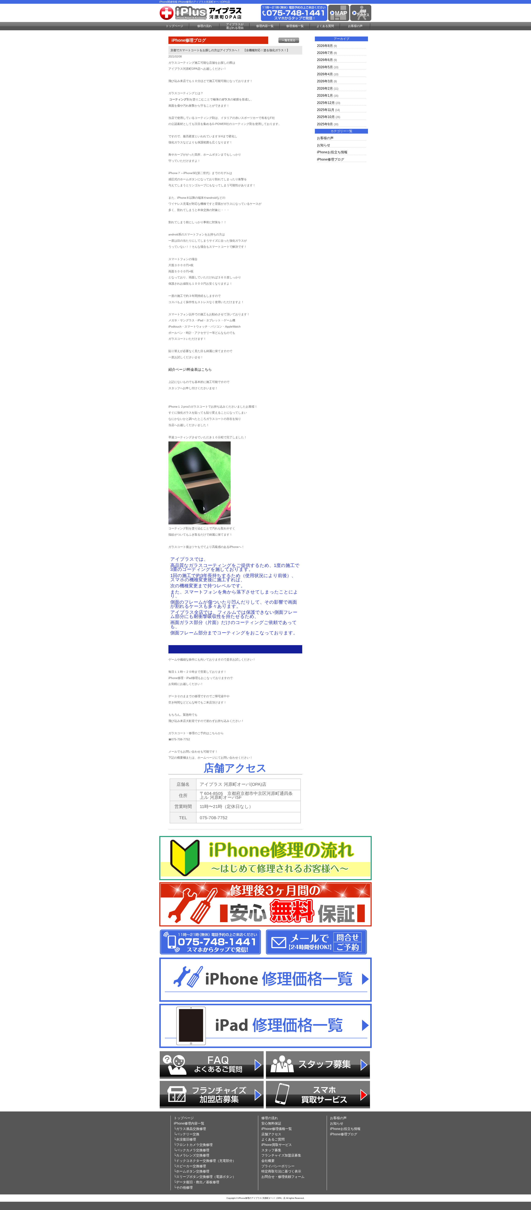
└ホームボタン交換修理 (191, 1171)
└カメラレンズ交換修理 (191, 1155)
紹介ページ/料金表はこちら (190, 370)
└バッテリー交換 (186, 1134)
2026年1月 (325, 95)
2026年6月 (325, 60)
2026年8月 (325, 46)
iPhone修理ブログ (330, 159)
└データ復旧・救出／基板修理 (196, 1182)
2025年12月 (326, 103)
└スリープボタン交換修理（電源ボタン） (205, 1176)
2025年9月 (325, 124)
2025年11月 (325, 110)
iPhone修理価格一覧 (276, 1129)
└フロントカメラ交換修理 (193, 1145)
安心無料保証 (271, 1123)
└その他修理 (183, 1187)
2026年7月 (325, 53)
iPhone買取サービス (276, 1145)
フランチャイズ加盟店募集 (281, 1155)
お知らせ (323, 145)
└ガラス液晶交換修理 (190, 1129)
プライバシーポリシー (278, 1166)
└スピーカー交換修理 (190, 1166)
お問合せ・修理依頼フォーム (282, 1176)
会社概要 (268, 1160)
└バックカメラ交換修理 (191, 1150)
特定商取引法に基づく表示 (281, 1171)
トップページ (174, 26)
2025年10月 (326, 117)
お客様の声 (355, 26)
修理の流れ (204, 26)
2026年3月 (325, 81)
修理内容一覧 (265, 26)
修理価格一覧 (295, 26)
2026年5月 (325, 67)
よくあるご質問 (273, 1139)
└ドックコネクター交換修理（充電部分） (205, 1160)
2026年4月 (325, 74)
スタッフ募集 (271, 1150)
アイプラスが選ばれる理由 (235, 26)
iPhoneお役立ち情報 (332, 152)
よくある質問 (325, 26)
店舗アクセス (271, 1134)
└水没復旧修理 (185, 1139)
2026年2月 (325, 88)
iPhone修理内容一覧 (189, 1123)
